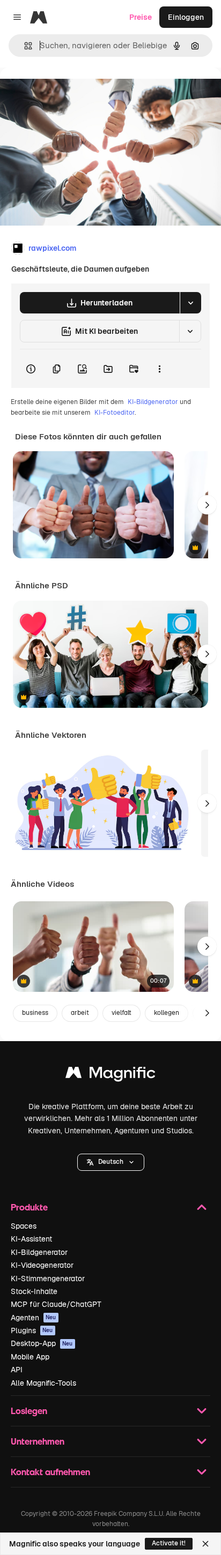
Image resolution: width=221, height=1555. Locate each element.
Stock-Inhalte (34, 1291)
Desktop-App (42, 1343)
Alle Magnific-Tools (43, 1383)
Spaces (23, 1226)
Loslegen (29, 1410)
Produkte (29, 1207)
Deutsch (110, 1161)
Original (69, 92)
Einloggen (186, 17)
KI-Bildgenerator (153, 402)
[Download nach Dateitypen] (190, 302)
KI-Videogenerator (42, 1265)
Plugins (32, 1330)
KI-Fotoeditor (114, 412)
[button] (110, 1162)
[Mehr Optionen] (159, 368)
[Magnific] (110, 1075)
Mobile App (30, 1357)
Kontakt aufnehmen (50, 1471)
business (35, 1012)
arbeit (80, 1012)
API (17, 1369)
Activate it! (169, 1543)
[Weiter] (207, 504)
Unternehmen (37, 1441)
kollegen (166, 1012)
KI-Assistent (31, 1239)
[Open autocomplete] (24, 46)
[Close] (205, 1543)
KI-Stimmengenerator (48, 1278)
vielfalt (121, 1012)
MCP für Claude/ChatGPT (56, 1304)
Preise (140, 17)
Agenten (33, 1317)
